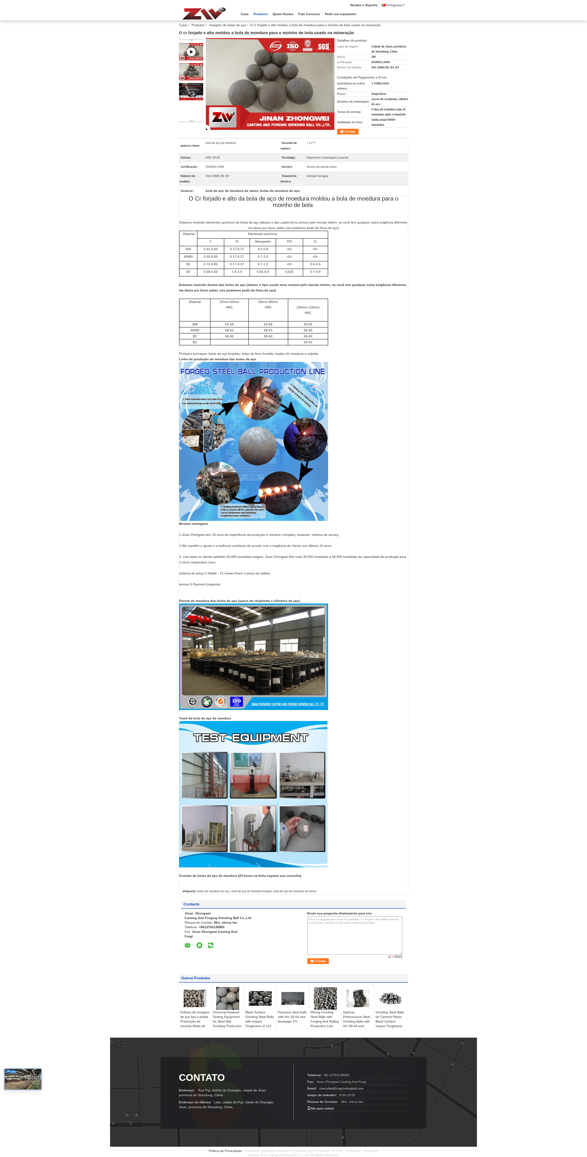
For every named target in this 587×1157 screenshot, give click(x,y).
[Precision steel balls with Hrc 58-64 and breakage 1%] (293, 998)
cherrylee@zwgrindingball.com (341, 1088)
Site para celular (322, 1108)
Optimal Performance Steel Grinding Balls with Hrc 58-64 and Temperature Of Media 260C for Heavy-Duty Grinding (356, 1028)
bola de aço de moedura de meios (295, 891)
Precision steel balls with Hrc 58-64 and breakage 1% (292, 1016)
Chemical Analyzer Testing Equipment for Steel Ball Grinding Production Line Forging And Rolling (227, 1023)
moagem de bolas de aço (227, 25)
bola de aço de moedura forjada (251, 891)
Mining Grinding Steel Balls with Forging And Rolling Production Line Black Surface (324, 1021)
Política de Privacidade (225, 1151)
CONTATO (202, 1077)
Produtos (260, 14)
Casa (245, 14)
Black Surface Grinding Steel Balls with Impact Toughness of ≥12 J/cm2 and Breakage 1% (259, 1023)
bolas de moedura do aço (213, 891)
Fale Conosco (309, 14)
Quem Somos (283, 14)
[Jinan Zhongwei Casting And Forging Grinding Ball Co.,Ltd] (204, 13)
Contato (350, 131)
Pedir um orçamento (340, 14)
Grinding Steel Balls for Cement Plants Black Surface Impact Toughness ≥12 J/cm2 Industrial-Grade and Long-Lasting (390, 1026)
